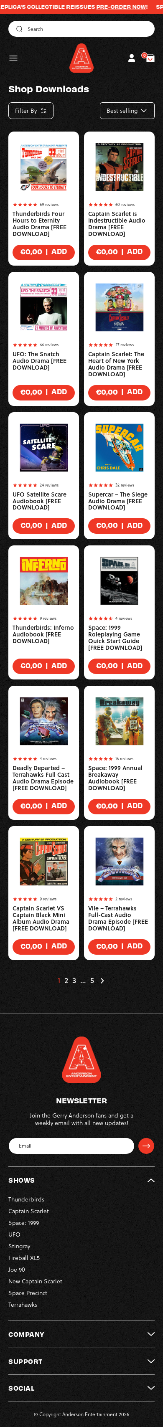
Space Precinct (27, 1293)
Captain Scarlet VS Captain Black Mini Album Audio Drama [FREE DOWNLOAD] (41, 918)
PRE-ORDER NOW (110, 6)
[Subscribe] (146, 1146)
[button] (13, 58)
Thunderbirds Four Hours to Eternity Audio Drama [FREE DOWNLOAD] (39, 223)
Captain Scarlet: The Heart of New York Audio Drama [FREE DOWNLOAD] (116, 364)
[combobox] (81, 29)
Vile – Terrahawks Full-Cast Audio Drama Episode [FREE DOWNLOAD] (118, 918)
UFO (14, 1234)
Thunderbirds (26, 1199)
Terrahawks (22, 1304)
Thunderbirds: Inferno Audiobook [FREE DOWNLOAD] (43, 634)
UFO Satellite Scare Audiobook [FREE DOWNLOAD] (39, 501)
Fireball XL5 (24, 1258)
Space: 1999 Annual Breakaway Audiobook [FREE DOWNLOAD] (115, 778)
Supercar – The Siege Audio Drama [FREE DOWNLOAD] (118, 501)
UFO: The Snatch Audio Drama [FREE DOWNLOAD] (39, 361)
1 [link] (59, 980)
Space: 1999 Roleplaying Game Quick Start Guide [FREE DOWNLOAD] (115, 637)
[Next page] (102, 980)
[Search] (18, 29)
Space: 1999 (23, 1223)
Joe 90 (16, 1269)
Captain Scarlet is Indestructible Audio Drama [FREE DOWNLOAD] (116, 223)
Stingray (19, 1246)
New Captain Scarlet (35, 1281)
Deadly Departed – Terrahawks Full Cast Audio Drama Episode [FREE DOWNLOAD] (43, 778)
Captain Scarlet (28, 1211)
